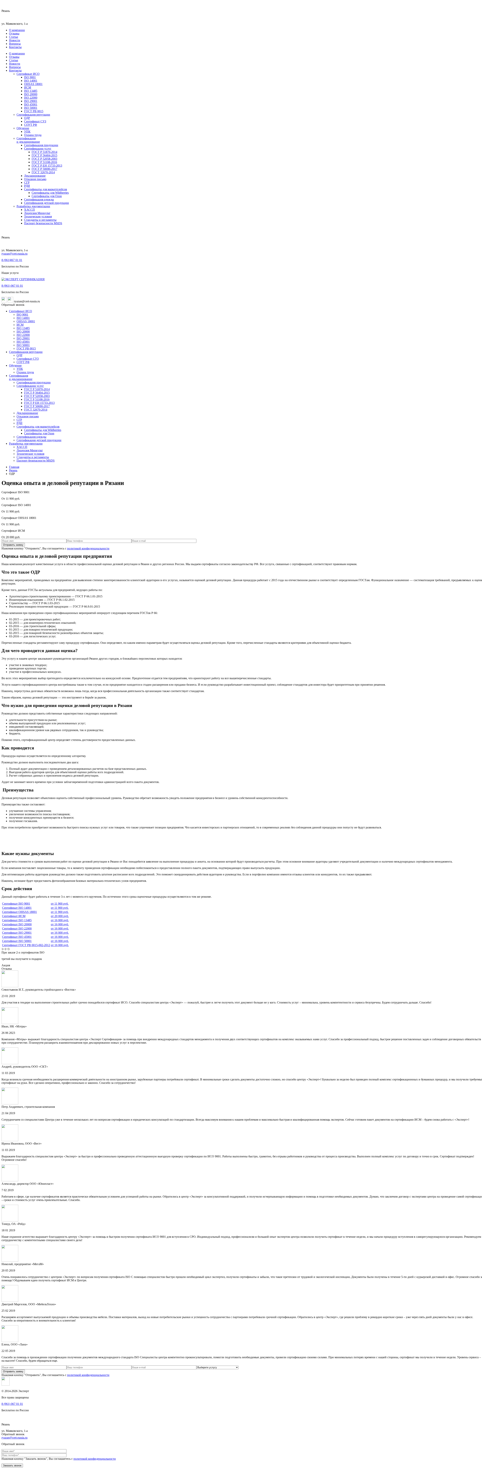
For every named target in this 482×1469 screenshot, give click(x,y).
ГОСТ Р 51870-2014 (44, 152)
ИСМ (27, 87)
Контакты (15, 47)
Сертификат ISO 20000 (17, 924)
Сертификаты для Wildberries (50, 192)
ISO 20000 (30, 94)
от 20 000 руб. (60, 916)
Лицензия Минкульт (37, 213)
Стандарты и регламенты (40, 219)
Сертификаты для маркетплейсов (45, 189)
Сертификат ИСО (28, 73)
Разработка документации (33, 206)
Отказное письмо (35, 179)
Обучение (23, 128)
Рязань (13, 470)
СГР (27, 182)
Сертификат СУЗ (35, 121)
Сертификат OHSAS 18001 (19, 912)
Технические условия (38, 216)
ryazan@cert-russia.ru (14, 253)
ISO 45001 (30, 104)
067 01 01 (12, 260)
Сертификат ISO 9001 (16, 903)
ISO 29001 (30, 101)
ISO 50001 (30, 107)
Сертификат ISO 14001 (17, 907)
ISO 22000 (30, 97)
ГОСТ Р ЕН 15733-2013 (47, 165)
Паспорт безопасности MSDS (43, 223)
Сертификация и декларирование (28, 140)
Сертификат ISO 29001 (17, 932)
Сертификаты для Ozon (47, 196)
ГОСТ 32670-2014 (43, 172)
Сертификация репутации (33, 114)
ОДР (27, 118)
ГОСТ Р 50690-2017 (44, 169)
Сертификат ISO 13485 (17, 920)
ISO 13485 (30, 90)
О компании (17, 30)
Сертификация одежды (39, 199)
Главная (14, 467)
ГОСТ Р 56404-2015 (44, 155)
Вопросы (15, 43)
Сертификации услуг (37, 148)
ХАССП (29, 209)
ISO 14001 (30, 80)
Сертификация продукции (41, 145)
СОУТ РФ (30, 124)
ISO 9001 (30, 77)
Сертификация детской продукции (46, 202)
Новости (14, 40)
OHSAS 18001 (33, 84)
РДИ (27, 185)
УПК (27, 131)
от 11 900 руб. (60, 903)
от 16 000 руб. (60, 920)
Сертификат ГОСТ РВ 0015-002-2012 (26, 945)
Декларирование (35, 175)
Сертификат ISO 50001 (17, 941)
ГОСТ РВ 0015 (33, 111)
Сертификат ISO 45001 (17, 936)
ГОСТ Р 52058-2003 (44, 158)
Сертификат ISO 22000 (17, 928)
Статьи (13, 36)
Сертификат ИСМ (13, 916)
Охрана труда (32, 135)
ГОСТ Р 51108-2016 (44, 162)
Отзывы (14, 33)
